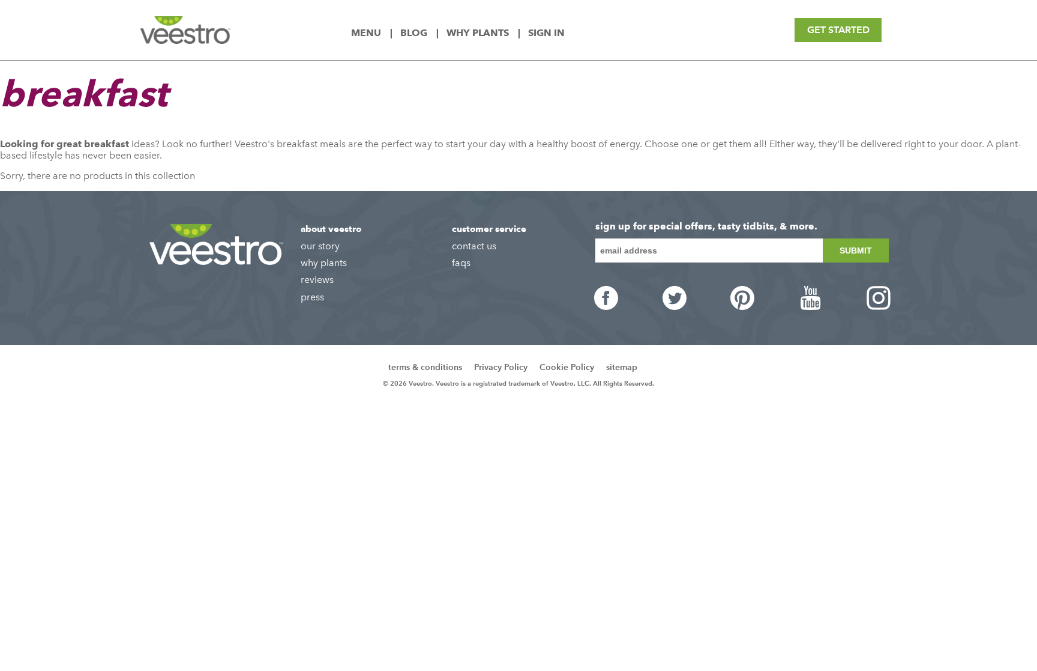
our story (320, 246)
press (312, 297)
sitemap (621, 367)
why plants (324, 263)
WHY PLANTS (478, 32)
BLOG (415, 32)
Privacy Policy (501, 367)
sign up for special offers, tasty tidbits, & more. (706, 226)
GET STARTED (838, 29)
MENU (367, 32)
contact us (474, 246)
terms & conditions (425, 367)
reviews (317, 279)
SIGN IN (546, 32)
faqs (461, 263)
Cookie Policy (567, 367)
